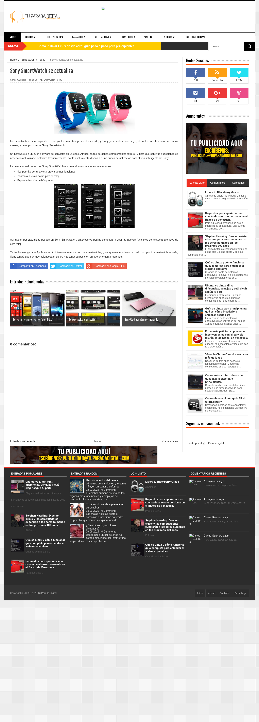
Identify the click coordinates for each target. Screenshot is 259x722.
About (211, 593)
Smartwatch (49, 80)
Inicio (12, 37)
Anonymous (214, 481)
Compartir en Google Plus (109, 265)
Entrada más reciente (22, 441)
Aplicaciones (102, 37)
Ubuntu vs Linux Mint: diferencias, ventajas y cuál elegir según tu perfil (42, 484)
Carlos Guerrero (216, 517)
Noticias (30, 37)
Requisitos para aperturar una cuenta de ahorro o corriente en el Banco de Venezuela (45, 564)
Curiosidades (54, 37)
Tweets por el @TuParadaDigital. (205, 443)
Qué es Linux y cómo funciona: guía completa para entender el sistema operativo (45, 543)
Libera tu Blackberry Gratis (162, 481)
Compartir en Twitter (70, 265)
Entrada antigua (169, 441)
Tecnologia (127, 37)
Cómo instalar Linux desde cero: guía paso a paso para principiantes (85, 46)
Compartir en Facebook (32, 265)
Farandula (78, 37)
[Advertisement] (129, 660)
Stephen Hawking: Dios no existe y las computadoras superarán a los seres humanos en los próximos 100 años (45, 520)
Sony (59, 80)
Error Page (240, 593)
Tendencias (168, 37)
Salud (148, 37)
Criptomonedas (195, 37)
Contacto (224, 593)
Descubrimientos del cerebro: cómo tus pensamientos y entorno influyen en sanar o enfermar (106, 483)
